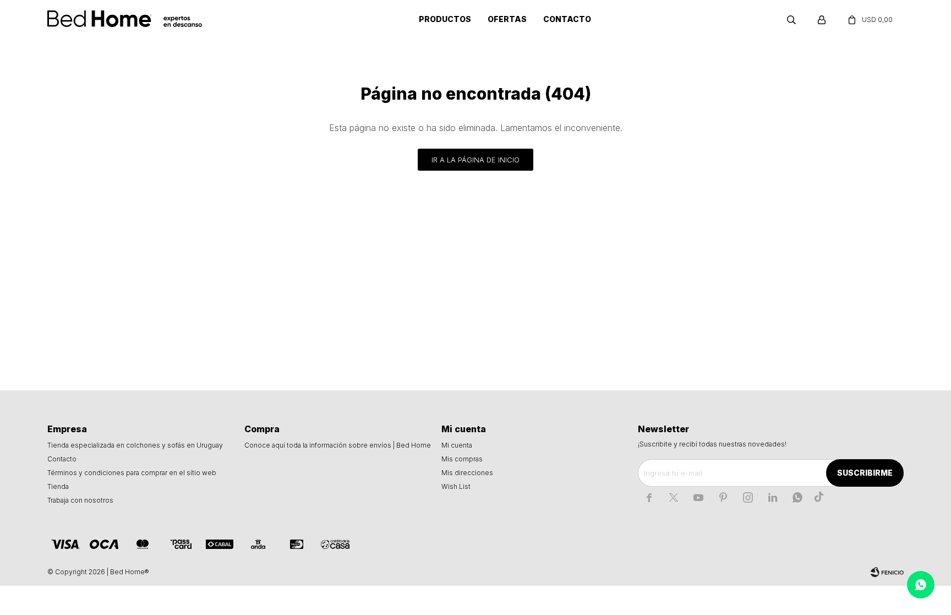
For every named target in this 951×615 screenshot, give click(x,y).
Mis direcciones (467, 473)
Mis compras (462, 459)
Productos (445, 19)
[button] (791, 19)
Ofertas (507, 19)
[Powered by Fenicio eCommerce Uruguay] (887, 572)
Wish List (456, 486)
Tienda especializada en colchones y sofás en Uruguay (135, 445)
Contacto (567, 19)
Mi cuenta (456, 445)
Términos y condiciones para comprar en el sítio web (131, 473)
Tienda (58, 486)
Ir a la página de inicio (475, 159)
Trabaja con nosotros (80, 500)
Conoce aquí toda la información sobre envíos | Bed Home (337, 445)
